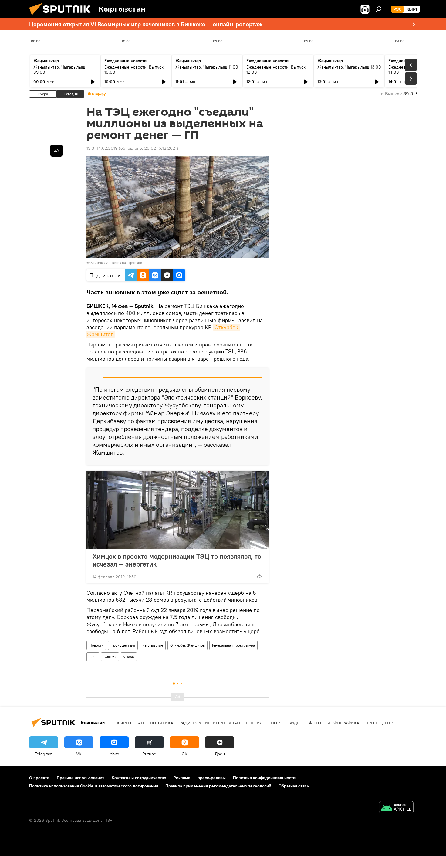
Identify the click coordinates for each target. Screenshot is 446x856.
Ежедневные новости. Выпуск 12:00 (276, 69)
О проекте (39, 778)
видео (295, 722)
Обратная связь (294, 786)
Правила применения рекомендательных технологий (218, 786)
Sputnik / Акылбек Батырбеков (116, 262)
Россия (254, 722)
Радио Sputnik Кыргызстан (209, 722)
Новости (96, 645)
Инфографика (343, 722)
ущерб (128, 656)
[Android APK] (396, 808)
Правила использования (80, 778)
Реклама (182, 778)
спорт (275, 722)
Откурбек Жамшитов (187, 645)
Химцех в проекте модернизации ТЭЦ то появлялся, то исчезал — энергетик (177, 560)
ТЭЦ (92, 656)
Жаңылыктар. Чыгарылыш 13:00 (349, 67)
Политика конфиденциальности (264, 778)
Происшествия (123, 645)
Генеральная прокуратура (233, 645)
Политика (161, 722)
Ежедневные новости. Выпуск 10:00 (134, 69)
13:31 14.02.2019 (101, 148)
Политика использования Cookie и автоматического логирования (93, 786)
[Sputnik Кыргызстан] (62, 16)
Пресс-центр (379, 722)
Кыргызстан (152, 645)
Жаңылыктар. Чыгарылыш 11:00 (206, 67)
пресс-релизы (212, 778)
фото (315, 722)
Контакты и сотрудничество (139, 778)
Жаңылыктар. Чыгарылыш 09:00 (59, 69)
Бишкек (110, 656)
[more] (259, 576)
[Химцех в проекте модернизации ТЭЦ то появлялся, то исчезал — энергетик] (177, 510)
